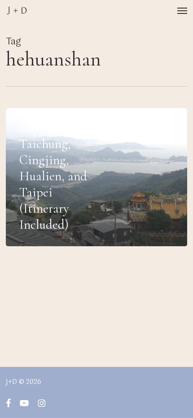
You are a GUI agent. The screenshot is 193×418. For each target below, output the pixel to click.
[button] (182, 10)
